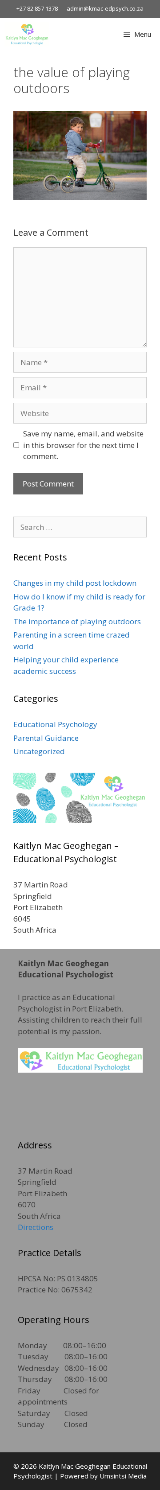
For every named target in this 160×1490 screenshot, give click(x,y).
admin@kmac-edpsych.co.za (105, 8)
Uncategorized (39, 751)
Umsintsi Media (123, 1475)
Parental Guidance (46, 738)
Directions (35, 1227)
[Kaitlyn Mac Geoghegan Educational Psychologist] (26, 34)
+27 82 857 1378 (37, 8)
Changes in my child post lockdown (74, 583)
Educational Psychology (55, 724)
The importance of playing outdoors (77, 621)
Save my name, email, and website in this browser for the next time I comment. (83, 444)
